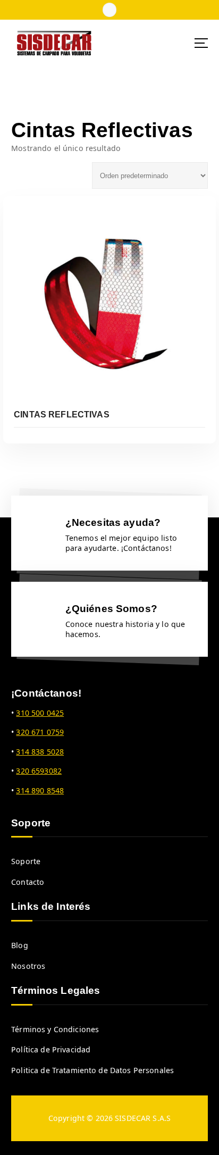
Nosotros (28, 966)
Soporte (25, 861)
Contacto (27, 882)
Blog (19, 945)
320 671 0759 (40, 732)
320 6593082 (39, 771)
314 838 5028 (40, 752)
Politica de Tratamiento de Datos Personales (92, 1070)
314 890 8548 (40, 790)
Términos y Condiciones (55, 1029)
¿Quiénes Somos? (111, 608)
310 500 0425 (40, 713)
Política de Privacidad (50, 1049)
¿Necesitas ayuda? (113, 522)
